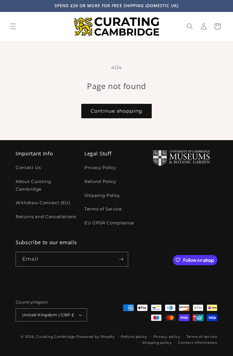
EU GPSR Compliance (109, 223)
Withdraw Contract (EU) (43, 202)
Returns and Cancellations (46, 216)
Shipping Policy (102, 195)
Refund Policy (100, 181)
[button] (13, 26)
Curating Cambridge (55, 336)
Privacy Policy (100, 167)
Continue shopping (117, 111)
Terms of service (201, 336)
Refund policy (134, 336)
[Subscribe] (121, 259)
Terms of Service (103, 209)
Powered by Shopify (95, 336)
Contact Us (28, 167)
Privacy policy (166, 336)
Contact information (197, 342)
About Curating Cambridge (33, 185)
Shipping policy (157, 342)
